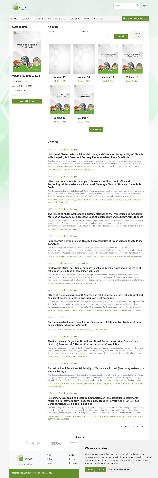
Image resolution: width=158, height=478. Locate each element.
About (74, 19)
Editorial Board (56, 19)
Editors (50, 459)
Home (14, 19)
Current (26, 19)
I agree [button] (90, 469)
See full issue (27, 101)
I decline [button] (100, 469)
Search (51, 31)
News (86, 19)
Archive (39, 19)
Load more (96, 130)
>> (142, 426)
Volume (84, 31)
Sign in (144, 6)
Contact (98, 19)
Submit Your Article (137, 19)
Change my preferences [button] (119, 469)
